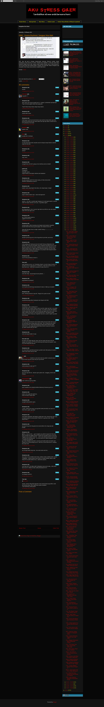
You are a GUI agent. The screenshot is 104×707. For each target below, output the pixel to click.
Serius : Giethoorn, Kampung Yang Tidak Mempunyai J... (72, 481)
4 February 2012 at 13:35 (28, 138)
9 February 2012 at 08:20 (28, 397)
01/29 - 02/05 (69, 229)
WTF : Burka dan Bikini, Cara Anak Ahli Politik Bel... (72, 276)
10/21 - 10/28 (69, 156)
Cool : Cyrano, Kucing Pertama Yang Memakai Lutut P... (71, 549)
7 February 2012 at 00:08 (28, 289)
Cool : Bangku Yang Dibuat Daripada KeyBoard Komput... (72, 359)
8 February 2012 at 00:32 (28, 345)
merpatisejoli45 (25, 378)
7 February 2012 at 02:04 (28, 295)
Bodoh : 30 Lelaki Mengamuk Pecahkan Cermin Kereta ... (71, 398)
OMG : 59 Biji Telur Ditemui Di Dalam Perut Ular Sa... (72, 371)
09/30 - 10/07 (69, 162)
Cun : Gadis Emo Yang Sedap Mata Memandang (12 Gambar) (72, 674)
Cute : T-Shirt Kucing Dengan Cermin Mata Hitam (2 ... (71, 599)
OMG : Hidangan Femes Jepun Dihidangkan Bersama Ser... (71, 545)
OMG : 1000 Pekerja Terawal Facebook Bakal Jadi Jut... (72, 368)
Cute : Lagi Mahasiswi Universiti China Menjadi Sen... (72, 604)
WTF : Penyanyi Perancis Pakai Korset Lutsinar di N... (72, 608)
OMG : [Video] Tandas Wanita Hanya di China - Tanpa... (72, 337)
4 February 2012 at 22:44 (28, 220)
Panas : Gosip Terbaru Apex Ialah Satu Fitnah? (72, 253)
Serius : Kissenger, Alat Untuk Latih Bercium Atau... (71, 288)
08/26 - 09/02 (69, 172)
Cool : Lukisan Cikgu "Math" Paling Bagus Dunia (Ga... (72, 390)
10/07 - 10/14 (69, 160)
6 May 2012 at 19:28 (27, 469)
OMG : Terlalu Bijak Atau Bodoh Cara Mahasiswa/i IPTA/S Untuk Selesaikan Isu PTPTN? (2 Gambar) (75, 74)
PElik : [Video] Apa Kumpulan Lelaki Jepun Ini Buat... (72, 268)
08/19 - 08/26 (69, 174)
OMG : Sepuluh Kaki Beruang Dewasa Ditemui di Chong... (72, 561)
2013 (66, 133)
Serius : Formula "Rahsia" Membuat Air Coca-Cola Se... (72, 497)
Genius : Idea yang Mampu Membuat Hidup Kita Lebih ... (72, 422)
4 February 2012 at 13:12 (28, 98)
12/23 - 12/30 (69, 139)
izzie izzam (24, 94)
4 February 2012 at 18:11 (28, 204)
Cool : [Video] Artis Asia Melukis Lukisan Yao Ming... (71, 448)
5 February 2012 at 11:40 (28, 239)
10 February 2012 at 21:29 (28, 429)
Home (39, 528)
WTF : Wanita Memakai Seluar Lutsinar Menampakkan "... (71, 528)
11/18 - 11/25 (69, 148)
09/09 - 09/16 (69, 168)
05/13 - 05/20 (69, 201)
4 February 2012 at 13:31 (28, 131)
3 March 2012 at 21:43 (27, 452)
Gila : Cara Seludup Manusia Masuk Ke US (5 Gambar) (72, 256)
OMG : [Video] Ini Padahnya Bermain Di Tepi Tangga (72, 663)
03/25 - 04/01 (69, 214)
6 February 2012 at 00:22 (28, 269)
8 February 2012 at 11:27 (28, 353)
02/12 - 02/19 (69, 226)
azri (23, 356)
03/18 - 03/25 (69, 216)
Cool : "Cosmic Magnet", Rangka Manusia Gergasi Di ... (72, 667)
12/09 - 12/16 (69, 143)
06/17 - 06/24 (69, 191)
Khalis (24, 69)
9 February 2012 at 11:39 (28, 421)
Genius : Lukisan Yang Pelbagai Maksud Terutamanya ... (70, 394)
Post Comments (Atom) (42, 533)
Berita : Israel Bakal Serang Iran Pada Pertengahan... (72, 333)
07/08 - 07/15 (69, 185)
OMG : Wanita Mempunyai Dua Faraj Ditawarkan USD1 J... (72, 326)
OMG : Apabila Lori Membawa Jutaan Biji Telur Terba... (71, 595)
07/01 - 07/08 (69, 187)
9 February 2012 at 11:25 (28, 412)
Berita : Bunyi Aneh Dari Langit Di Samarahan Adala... (71, 488)
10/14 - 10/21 (69, 158)
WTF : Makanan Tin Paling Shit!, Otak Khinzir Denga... (72, 469)
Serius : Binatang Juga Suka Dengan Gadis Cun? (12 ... (72, 484)
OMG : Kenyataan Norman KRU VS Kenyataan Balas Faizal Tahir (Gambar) (75, 94)
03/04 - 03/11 (69, 220)
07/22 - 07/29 (69, 181)
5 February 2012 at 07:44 (28, 232)
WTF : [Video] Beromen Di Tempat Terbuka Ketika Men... (72, 246)
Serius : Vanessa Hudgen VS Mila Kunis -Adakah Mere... (72, 272)
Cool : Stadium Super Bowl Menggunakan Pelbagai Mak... (72, 301)
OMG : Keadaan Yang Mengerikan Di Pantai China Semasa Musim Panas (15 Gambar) (75, 108)
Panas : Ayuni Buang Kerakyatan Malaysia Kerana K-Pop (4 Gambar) (75, 67)
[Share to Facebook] (43, 79)
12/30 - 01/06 (69, 137)
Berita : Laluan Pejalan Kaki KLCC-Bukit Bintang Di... (72, 670)
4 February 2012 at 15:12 (28, 165)
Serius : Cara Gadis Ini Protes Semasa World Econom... (71, 653)
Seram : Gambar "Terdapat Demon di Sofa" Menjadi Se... (72, 406)
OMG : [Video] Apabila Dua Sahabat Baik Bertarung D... (72, 624)
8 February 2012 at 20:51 (28, 389)
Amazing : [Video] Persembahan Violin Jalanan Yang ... (71, 513)
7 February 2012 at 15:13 (28, 317)
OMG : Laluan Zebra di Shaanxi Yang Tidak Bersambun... (71, 237)
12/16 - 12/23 (69, 141)
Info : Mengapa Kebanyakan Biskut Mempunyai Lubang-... (72, 641)
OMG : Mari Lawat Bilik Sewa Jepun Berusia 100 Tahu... (72, 346)
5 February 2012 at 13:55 (28, 253)
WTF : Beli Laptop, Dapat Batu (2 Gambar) (72, 649)
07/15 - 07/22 (69, 183)
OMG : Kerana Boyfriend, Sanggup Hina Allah (71, 264)
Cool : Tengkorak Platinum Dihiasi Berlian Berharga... (72, 305)
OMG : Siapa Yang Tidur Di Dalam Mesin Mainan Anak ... (72, 576)
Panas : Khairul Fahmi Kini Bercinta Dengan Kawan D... (72, 260)
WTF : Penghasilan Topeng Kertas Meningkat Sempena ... (72, 355)
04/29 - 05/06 (69, 204)
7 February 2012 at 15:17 (28, 329)
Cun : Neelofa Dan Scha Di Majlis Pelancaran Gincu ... (72, 565)
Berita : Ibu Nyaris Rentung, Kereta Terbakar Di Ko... (72, 402)
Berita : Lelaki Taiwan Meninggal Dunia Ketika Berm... (71, 313)
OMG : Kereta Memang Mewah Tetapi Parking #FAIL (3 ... (71, 375)
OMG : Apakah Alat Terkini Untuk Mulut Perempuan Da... (72, 443)
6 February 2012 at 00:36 (28, 275)
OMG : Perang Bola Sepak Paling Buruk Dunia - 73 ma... (72, 410)
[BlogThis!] (41, 79)
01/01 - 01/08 (69, 688)
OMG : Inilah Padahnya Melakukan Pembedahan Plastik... (72, 678)
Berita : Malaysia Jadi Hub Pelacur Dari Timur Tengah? (71, 308)
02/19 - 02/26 (69, 224)
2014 (66, 131)
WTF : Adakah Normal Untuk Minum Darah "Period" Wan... (72, 452)
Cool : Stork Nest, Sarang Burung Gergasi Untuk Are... (71, 233)
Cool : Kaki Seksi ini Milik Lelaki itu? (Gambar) (71, 509)
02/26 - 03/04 (69, 222)
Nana (23, 134)
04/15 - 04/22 (69, 208)
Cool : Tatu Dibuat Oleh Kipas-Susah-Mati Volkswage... (71, 646)
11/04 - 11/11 (69, 152)
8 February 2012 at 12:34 (28, 361)
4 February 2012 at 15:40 (28, 183)
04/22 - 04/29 (69, 206)
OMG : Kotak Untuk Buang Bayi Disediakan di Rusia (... (72, 620)
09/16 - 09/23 (69, 166)
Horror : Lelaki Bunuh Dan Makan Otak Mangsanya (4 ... (72, 250)
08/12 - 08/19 (69, 175)
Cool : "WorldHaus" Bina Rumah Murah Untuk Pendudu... (71, 536)
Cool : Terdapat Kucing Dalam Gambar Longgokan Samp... (72, 379)
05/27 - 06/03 (69, 197)
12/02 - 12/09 (69, 145)
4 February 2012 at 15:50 (28, 190)
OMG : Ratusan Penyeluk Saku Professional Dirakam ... (71, 342)
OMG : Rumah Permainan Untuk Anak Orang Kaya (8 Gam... (72, 435)
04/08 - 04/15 (69, 210)
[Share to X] (42, 79)
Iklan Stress (42, 21)
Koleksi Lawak (51, 21)
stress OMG (25, 81)
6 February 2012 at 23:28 (28, 282)
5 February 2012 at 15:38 (28, 259)
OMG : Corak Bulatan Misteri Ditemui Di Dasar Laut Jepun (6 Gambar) (74, 115)
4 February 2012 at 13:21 (28, 115)
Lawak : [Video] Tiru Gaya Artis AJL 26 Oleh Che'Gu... (72, 569)
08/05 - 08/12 (69, 177)
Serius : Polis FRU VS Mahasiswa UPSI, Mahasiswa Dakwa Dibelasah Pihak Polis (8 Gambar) (74, 102)
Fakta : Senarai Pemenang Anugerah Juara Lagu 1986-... (71, 637)
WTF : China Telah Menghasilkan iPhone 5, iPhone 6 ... (71, 456)
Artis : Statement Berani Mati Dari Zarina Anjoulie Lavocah (74, 80)
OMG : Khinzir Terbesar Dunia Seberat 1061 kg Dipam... (72, 585)
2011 (66, 690)
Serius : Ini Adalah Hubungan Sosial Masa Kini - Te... (72, 383)
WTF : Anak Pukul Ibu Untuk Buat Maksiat (72, 591)
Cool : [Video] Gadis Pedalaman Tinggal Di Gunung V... (71, 321)
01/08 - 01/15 (69, 686)
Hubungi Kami (32, 21)
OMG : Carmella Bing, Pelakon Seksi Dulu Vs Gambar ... (71, 501)
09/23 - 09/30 (69, 164)
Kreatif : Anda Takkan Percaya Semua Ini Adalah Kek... (72, 615)
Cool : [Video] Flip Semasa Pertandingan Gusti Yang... (72, 572)
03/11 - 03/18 (69, 218)
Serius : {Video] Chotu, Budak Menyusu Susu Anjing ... (71, 461)
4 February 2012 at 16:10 (28, 196)
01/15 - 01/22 (69, 684)
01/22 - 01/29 (69, 682)
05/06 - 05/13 (69, 202)
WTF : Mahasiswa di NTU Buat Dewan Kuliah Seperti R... (71, 297)
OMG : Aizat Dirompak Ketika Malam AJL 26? (71, 588)
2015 (66, 129)
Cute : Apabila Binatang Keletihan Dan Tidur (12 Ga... (72, 506)
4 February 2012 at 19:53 (28, 212)
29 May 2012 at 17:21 (27, 476)
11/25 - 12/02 (69, 146)
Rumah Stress (22, 21)
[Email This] (39, 79)
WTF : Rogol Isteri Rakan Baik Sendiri (71, 553)
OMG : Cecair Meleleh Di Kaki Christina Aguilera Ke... (71, 517)
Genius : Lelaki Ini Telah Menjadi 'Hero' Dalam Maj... (71, 241)
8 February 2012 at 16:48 (28, 376)
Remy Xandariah (26, 358)
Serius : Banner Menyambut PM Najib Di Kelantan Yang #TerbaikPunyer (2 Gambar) (75, 53)
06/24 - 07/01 (69, 189)
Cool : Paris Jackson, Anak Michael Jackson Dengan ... (72, 628)
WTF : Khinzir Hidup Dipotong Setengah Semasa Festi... (71, 426)
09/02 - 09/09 (69, 170)
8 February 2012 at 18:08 (28, 382)
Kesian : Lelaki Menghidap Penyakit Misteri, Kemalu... (71, 330)
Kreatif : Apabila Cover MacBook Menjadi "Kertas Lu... (72, 474)
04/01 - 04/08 (69, 212)
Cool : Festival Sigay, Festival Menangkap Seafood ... (71, 541)
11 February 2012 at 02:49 (28, 445)
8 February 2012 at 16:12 (28, 368)
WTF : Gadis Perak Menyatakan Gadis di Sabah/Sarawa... (71, 387)
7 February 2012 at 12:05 (28, 302)
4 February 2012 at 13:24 (28, 124)
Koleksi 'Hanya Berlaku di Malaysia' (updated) (69, 21)
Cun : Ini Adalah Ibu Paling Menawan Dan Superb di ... (72, 465)
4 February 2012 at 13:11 (28, 91)
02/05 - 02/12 (69, 228)
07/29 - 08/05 (69, 179)
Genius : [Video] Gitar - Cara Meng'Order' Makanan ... (71, 284)
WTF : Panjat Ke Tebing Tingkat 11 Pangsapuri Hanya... (71, 633)
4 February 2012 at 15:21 (28, 175)
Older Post (56, 528)
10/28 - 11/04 (69, 154)
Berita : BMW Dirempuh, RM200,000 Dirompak (71, 524)
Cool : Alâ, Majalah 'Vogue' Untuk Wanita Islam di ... (72, 611)
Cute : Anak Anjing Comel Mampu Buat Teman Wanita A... (71, 292)
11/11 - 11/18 (69, 150)
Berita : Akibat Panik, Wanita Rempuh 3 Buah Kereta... (72, 521)
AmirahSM (24, 127)
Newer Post (22, 528)
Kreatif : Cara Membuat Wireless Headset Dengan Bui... (71, 317)
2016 (66, 127)
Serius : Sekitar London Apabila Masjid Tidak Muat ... (72, 280)
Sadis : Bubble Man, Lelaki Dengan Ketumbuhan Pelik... (72, 532)
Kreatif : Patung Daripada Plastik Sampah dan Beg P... (72, 478)
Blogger (55, 702)
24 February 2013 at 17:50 (28, 488)
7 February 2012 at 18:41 (28, 336)
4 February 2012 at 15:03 (28, 159)
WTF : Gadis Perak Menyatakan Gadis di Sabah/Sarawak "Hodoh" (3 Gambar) (75, 60)
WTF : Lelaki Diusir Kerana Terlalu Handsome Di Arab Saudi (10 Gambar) (75, 87)
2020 (66, 126)
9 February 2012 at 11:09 (28, 404)
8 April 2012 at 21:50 (27, 461)
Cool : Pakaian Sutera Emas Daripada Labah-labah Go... (72, 557)
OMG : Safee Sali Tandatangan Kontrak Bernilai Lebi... (71, 439)
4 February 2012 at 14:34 (28, 146)
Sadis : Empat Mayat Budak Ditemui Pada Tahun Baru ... (72, 363)
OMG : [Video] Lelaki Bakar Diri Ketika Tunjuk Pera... (72, 656)
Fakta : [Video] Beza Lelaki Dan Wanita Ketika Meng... (72, 493)
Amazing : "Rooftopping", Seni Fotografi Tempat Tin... (71, 430)
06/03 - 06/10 (69, 195)
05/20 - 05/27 (69, 199)
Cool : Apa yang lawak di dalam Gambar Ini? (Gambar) (71, 580)
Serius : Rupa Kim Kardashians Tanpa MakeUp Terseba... (70, 414)
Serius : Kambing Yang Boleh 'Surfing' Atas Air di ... (72, 418)
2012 (66, 135)
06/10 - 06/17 (69, 193)
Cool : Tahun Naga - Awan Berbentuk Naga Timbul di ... (72, 350)
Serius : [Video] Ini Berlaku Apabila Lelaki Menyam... (72, 660)
